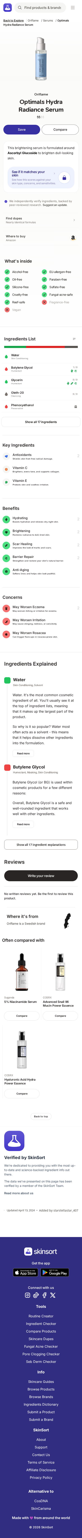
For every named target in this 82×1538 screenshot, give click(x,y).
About (41, 1439)
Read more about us (18, 1193)
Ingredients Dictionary (41, 1404)
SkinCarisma (41, 1508)
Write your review (41, 876)
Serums (48, 20)
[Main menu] (73, 7)
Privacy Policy (41, 1477)
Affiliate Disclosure (41, 1470)
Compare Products (41, 1331)
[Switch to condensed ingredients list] (74, 339)
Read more (23, 753)
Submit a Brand (41, 1419)
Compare (60, 130)
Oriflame (33, 20)
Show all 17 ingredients (41, 422)
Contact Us (41, 1455)
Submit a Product (41, 1412)
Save (22, 130)
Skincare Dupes (41, 1339)
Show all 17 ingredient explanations (41, 845)
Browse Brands (41, 1397)
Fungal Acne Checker (41, 1346)
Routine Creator (41, 1316)
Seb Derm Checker (41, 1361)
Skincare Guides (41, 1381)
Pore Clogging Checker (41, 1354)
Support (41, 1447)
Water (19, 679)
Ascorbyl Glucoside (22, 153)
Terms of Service (41, 1462)
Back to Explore (13, 20)
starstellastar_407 (65, 1210)
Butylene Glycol (29, 767)
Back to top (41, 1116)
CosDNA (41, 1501)
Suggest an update (55, 205)
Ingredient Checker (41, 1324)
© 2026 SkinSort (41, 1527)
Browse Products (41, 1389)
